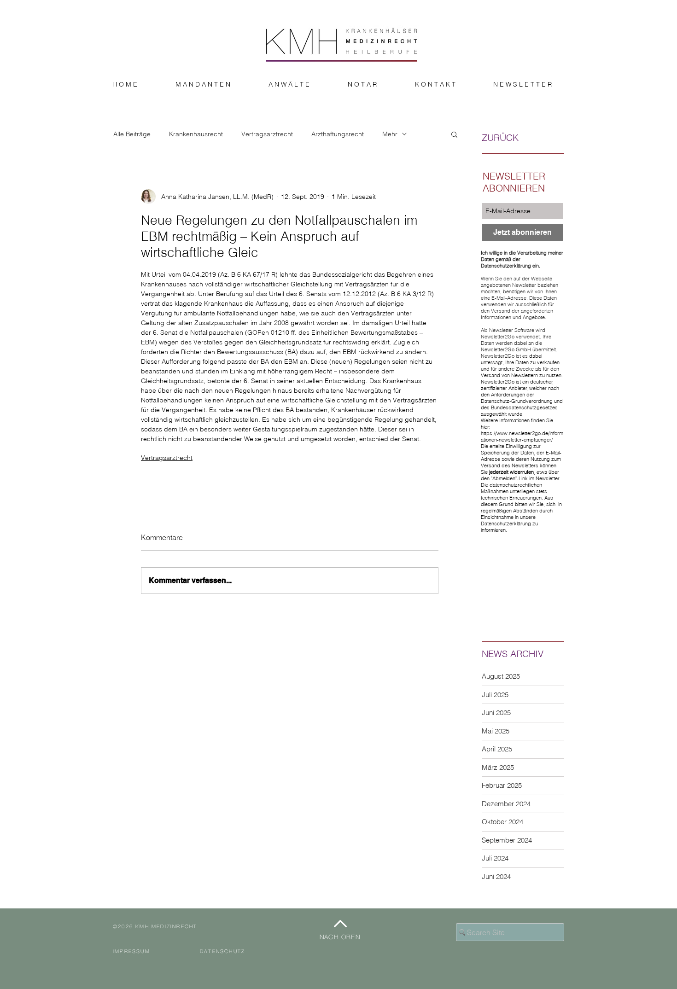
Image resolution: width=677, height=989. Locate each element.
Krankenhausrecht (196, 134)
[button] (454, 134)
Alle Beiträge (132, 134)
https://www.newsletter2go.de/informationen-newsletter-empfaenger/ (522, 436)
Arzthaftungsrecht (337, 134)
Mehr (389, 134)
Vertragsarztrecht (267, 134)
